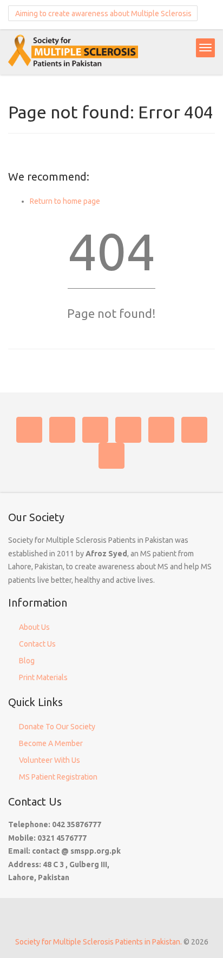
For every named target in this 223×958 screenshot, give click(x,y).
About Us (34, 627)
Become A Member (51, 743)
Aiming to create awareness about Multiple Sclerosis (103, 13)
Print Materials (43, 677)
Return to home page (65, 201)
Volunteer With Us (49, 760)
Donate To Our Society (57, 726)
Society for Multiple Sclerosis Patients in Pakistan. (98, 941)
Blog (27, 660)
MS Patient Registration (58, 777)
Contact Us (37, 644)
